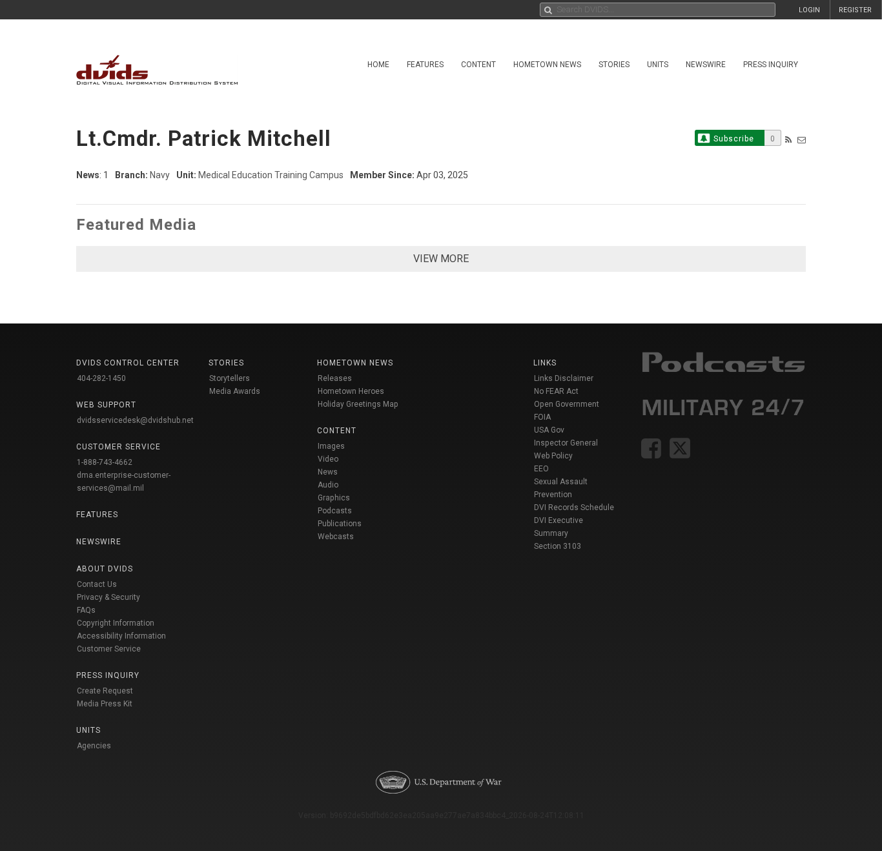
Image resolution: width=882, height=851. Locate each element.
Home (378, 64)
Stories (614, 64)
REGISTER (855, 10)
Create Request (105, 690)
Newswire (706, 64)
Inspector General (566, 442)
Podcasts (335, 510)
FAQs (86, 610)
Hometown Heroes (351, 391)
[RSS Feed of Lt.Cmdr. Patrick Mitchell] (788, 140)
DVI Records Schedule (574, 507)
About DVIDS (104, 568)
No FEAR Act (556, 391)
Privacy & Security (108, 597)
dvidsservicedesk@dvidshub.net (135, 420)
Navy (160, 175)
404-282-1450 (101, 378)
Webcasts (336, 536)
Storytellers (229, 378)
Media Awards (234, 391)
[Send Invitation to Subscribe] (801, 140)
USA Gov (549, 430)
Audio (328, 484)
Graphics (334, 497)
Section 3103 (557, 546)
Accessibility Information (121, 636)
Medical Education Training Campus (271, 175)
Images (331, 446)
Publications (340, 523)
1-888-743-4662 (104, 462)
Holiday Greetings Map (358, 404)
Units (657, 64)
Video (328, 459)
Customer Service (109, 648)
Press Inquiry (770, 64)
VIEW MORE (441, 258)
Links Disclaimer (563, 378)
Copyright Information (115, 623)
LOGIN (809, 10)
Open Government (566, 404)
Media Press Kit (104, 703)
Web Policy (553, 455)
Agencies (94, 745)
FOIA (542, 417)
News (328, 472)
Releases (335, 378)
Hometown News (547, 64)
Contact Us (97, 584)
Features (425, 64)
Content (478, 64)
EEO (541, 468)
